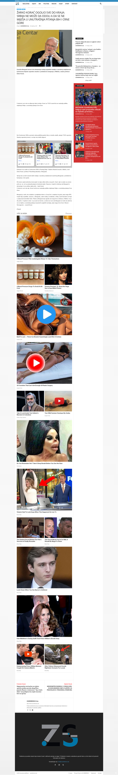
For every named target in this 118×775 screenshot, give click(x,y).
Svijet (61, 4)
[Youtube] (32, 710)
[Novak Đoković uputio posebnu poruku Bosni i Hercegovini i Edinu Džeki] (79, 145)
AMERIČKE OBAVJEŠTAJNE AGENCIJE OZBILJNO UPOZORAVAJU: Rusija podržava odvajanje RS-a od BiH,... (92, 155)
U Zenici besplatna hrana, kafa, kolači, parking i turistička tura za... (92, 136)
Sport (67, 4)
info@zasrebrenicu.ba (63, 761)
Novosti (24, 7)
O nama (70, 773)
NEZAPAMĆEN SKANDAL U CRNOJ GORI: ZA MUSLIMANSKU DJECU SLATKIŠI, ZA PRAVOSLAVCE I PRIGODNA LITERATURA (59, 688)
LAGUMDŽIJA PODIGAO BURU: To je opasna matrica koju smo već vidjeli (86, 74)
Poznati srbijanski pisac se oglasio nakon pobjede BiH (88, 42)
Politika (46, 4)
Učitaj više (88, 80)
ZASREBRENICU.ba (25, 26)
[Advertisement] (44, 89)
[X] (30, 710)
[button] (100, 4)
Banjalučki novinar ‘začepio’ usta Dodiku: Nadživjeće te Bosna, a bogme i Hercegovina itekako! (88, 50)
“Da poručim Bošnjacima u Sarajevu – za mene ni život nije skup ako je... (87, 67)
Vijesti (34, 4)
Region (54, 4)
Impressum (93, 773)
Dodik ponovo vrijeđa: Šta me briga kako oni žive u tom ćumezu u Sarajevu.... (88, 59)
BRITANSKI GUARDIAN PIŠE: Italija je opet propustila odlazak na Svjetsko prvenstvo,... (88, 109)
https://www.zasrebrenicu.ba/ (33, 703)
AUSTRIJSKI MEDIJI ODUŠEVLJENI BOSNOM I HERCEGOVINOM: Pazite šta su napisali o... (93, 127)
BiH (40, 4)
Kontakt (74, 4)
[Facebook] (28, 710)
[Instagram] (59, 765)
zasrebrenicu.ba (33, 773)
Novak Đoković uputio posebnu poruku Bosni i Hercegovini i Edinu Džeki (92, 144)
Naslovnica (19, 7)
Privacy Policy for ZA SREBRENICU (81, 773)
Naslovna (26, 4)
